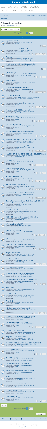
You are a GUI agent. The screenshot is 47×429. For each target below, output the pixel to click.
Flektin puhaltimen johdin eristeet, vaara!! (20, 371)
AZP (18, 50)
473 (42, 181)
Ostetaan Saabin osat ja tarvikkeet (24, 142)
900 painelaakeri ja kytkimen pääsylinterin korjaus (23, 279)
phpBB (22, 423)
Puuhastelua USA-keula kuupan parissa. (19, 245)
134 (39, 53)
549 (45, 106)
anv (18, 42)
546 (36, 106)
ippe (18, 365)
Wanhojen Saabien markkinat (22, 227)
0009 (18, 161)
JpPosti (19, 141)
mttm (18, 178)
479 (36, 189)
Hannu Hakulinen (21, 97)
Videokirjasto (10, 160)
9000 (16, 373)
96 (38, 121)
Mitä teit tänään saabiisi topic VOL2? (18, 185)
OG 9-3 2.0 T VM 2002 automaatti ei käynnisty (22, 217)
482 (45, 189)
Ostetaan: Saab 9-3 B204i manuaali (18, 110)
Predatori (19, 378)
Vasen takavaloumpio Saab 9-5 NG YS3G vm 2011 (23, 140)
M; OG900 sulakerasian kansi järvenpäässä (20, 273)
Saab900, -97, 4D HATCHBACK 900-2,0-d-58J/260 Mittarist (26, 154)
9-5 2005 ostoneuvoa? (14, 124)
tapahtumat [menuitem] (13, 7)
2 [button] (29, 33)
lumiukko (19, 240)
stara (18, 275)
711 (36, 150)
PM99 (18, 359)
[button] (32, 33)
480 (39, 189)
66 (45, 235)
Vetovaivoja (9, 301)
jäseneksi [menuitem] (34, 7)
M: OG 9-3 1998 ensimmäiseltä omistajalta (20, 316)
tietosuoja (29, 10)
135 (42, 53)
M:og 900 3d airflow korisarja (16, 337)
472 (39, 181)
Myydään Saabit (19, 241)
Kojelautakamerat (12, 41)
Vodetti (19, 186)
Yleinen (17, 43)
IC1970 (19, 103)
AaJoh (19, 268)
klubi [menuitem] (3, 7)
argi (18, 317)
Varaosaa (9, 57)
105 (45, 197)
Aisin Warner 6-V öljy (13, 259)
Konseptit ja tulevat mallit (21, 51)
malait (18, 302)
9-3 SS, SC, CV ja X (20, 261)
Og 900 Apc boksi (12, 357)
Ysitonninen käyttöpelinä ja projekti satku (20, 131)
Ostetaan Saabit (19, 113)
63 (38, 235)
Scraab (19, 170)
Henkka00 (20, 344)
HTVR (18, 398)
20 (40, 313)
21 (43, 313)
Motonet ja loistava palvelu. (15, 168)
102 (36, 197)
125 (36, 165)
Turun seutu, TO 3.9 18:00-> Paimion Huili (20, 193)
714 (45, 150)
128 (45, 165)
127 (42, 165)
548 (42, 106)
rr (17, 225)
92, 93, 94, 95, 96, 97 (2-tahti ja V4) (24, 60)
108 (42, 92)
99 (45, 121)
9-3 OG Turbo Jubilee (13, 349)
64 (40, 235)
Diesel (16, 366)
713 (42, 150)
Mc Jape (19, 332)
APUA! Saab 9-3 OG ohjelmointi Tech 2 (19, 210)
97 (40, 121)
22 (45, 313)
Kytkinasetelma (11, 72)
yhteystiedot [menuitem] (15, 10)
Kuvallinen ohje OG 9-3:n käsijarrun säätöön (21, 64)
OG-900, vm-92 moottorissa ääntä (17, 377)
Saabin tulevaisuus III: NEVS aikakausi (18, 49)
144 (36, 327)
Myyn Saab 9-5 (11, 288)
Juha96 (19, 324)
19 (38, 313)
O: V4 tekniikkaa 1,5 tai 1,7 (14, 224)
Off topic (17, 148)
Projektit (17, 90)
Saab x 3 (8, 238)
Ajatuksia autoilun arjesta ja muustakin (19, 102)
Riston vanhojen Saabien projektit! (17, 87)
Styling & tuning (19, 212)
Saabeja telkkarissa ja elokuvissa (17, 322)
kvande (19, 254)
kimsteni (19, 391)
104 (42, 197)
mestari (19, 58)
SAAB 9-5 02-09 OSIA (13, 96)
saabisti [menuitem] (24, 7)
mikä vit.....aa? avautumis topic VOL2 (18, 146)
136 (45, 53)
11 (45, 249)
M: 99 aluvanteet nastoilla (14, 267)
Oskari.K (19, 82)
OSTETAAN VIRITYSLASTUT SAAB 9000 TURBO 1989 (23, 343)
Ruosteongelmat (11, 396)
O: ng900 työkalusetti (13, 253)
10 (43, 249)
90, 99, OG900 (19, 282)
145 (39, 327)
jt (17, 204)
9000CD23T (20, 65)
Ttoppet (19, 111)
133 (36, 53)
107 (39, 92)
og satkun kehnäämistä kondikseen (18, 384)
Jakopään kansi (11, 80)
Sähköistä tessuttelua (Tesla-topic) (18, 308)
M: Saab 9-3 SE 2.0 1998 (14, 390)
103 (39, 197)
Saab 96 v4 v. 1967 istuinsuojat (16, 294)
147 (45, 327)
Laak (18, 338)
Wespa (19, 147)
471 (36, 181)
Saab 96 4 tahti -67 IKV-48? (15, 330)
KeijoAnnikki (20, 74)
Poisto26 (19, 289)
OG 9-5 (17, 83)
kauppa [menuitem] (4, 10)
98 (43, 121)
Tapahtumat (18, 195)
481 (42, 189)
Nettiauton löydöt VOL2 (14, 176)
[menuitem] (6, 15)
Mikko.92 (19, 117)
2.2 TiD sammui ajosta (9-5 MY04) (17, 363)
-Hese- (19, 218)
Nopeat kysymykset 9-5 (14, 116)
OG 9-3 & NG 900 (19, 67)
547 (39, 106)
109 (45, 92)
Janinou (19, 133)
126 (39, 165)
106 (36, 92)
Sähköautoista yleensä (13, 230)
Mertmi (19, 281)
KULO (18, 155)
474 (45, 181)
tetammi (19, 194)
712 (39, 150)
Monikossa (20, 211)
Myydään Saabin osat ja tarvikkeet (24, 98)
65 (43, 235)
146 (42, 327)
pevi (18, 372)
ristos (18, 89)
